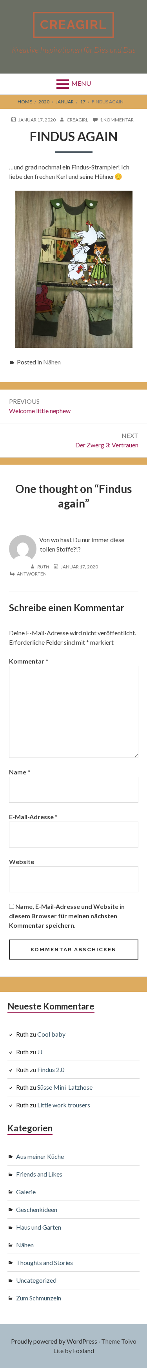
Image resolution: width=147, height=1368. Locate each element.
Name (19, 772)
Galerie (26, 1191)
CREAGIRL (73, 24)
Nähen (52, 362)
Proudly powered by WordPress (54, 1341)
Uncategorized (36, 1280)
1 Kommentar (117, 119)
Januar (65, 102)
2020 (43, 102)
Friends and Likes (39, 1174)
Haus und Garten (38, 1227)
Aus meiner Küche (40, 1156)
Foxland (83, 1350)
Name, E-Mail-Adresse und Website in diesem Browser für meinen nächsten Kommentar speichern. (67, 916)
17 (82, 102)
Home (25, 102)
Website (21, 861)
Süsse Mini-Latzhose (65, 1087)
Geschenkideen (36, 1209)
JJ (40, 1051)
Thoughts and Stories (44, 1262)
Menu (81, 83)
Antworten (32, 574)
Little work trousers (63, 1105)
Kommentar (28, 661)
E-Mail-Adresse (33, 816)
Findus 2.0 (50, 1069)
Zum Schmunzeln (38, 1298)
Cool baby (51, 1034)
